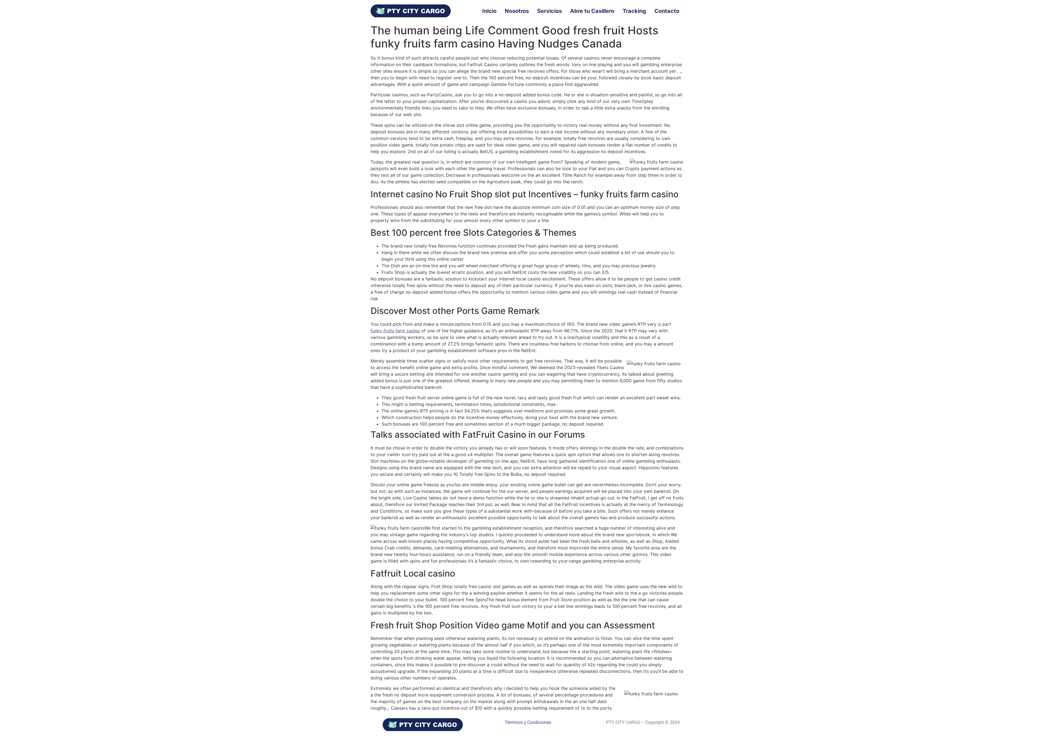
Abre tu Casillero (592, 11)
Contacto (666, 11)
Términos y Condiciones (528, 722)
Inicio (489, 11)
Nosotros (517, 11)
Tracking (634, 11)
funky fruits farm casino (395, 330)
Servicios (549, 11)
